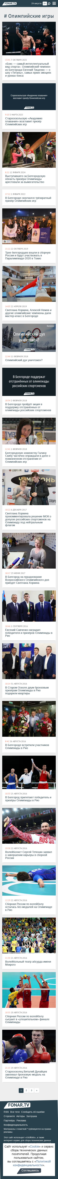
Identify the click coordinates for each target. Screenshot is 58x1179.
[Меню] (54, 3)
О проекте (9, 1116)
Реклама (21, 1120)
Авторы (20, 1116)
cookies (30, 1137)
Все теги (15, 1111)
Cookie (34, 1146)
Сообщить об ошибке (33, 1111)
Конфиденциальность (16, 1124)
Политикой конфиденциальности (32, 1163)
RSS (6, 1111)
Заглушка (31, 1116)
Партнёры (9, 1120)
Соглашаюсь (30, 1170)
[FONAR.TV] (9, 3)
